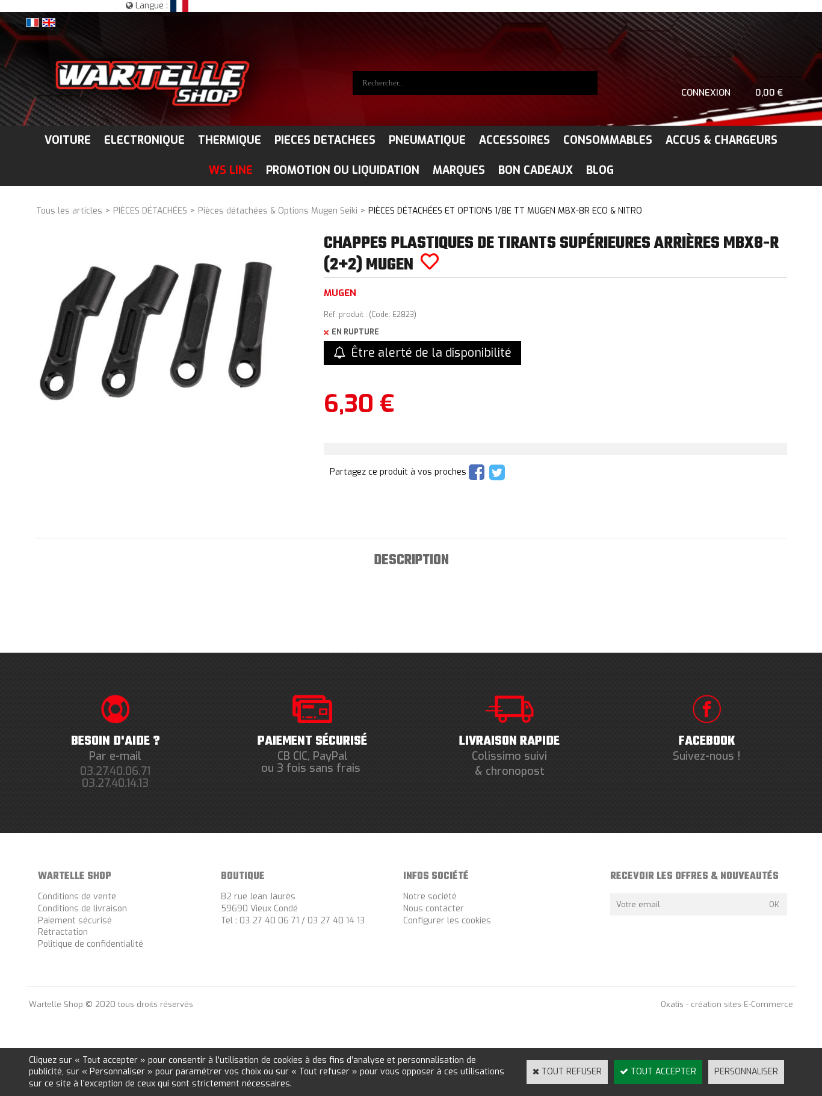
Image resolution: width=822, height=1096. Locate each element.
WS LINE (231, 170)
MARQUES (459, 170)
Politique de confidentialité (90, 944)
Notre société (430, 896)
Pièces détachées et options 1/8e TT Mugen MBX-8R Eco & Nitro (505, 211)
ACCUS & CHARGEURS (721, 140)
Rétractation (63, 932)
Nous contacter (433, 908)
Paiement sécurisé (75, 920)
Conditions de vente (77, 896)
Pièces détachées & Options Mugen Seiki (277, 211)
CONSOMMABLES (607, 140)
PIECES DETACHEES (324, 140)
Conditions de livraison (82, 908)
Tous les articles (69, 211)
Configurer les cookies (447, 920)
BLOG (600, 170)
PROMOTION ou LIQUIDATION (342, 170)
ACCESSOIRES (514, 140)
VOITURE (68, 140)
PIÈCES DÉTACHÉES (150, 211)
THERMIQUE (229, 140)
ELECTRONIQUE (144, 140)
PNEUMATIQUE (427, 140)
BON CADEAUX (535, 170)
